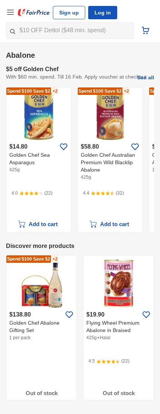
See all (145, 77)
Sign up (69, 13)
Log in (103, 13)
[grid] (80, 159)
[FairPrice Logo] (34, 12)
